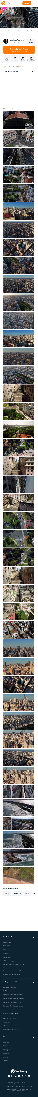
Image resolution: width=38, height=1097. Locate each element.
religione (17, 920)
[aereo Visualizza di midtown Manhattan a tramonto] (7, 836)
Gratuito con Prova (19, 50)
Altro (5, 1087)
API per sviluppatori (10, 987)
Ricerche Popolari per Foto (12, 1029)
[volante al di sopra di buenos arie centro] (18, 155)
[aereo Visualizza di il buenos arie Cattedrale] (18, 119)
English (6, 1068)
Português (7, 1076)
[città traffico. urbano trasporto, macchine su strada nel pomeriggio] (18, 447)
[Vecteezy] (3, 3)
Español (6, 1072)
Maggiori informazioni (12, 70)
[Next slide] (29, 919)
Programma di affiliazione (12, 1021)
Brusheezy (7, 969)
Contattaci (7, 1049)
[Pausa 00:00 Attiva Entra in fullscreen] (19, 17)
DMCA (5, 1017)
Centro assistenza (9, 1045)
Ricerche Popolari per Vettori (13, 1025)
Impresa (6, 980)
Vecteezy (6, 972)
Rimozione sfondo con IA (12, 997)
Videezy (6, 976)
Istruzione (7, 984)
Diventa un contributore (11, 1056)
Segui (31, 42)
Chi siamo (6, 1052)
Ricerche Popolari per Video (13, 1032)
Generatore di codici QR (11, 1001)
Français (6, 1084)
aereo (7, 920)
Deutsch (6, 1080)
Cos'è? (21, 66)
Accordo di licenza (9, 1014)
